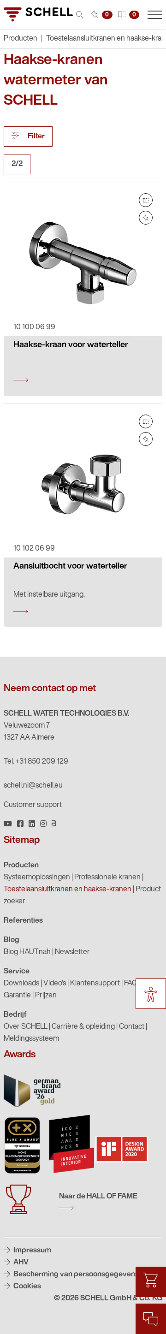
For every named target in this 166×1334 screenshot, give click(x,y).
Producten (21, 865)
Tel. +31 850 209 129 (36, 761)
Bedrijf (15, 1015)
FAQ (130, 983)
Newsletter (72, 952)
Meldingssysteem (31, 1039)
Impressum (31, 1250)
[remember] (146, 218)
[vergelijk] (146, 200)
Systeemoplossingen (37, 877)
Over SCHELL (25, 1027)
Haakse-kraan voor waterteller (70, 345)
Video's (54, 983)
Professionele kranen (107, 877)
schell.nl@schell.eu (33, 785)
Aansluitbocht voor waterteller (70, 567)
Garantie (17, 995)
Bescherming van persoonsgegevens (75, 1274)
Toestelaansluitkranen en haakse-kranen (67, 889)
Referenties (23, 921)
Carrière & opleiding (83, 1027)
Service (17, 971)
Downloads (21, 983)
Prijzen (46, 995)
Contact (131, 1027)
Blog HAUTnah (27, 952)
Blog (11, 940)
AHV (20, 1262)
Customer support (33, 805)
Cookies (26, 1286)
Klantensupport (95, 983)
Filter (35, 136)
